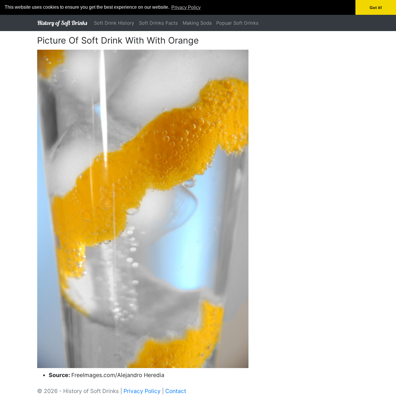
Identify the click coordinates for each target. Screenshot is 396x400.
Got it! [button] (376, 7)
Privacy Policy (142, 391)
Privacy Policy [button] (186, 7)
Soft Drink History (114, 23)
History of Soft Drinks (62, 22)
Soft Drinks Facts (158, 23)
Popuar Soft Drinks (237, 23)
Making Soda (197, 23)
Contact (175, 391)
